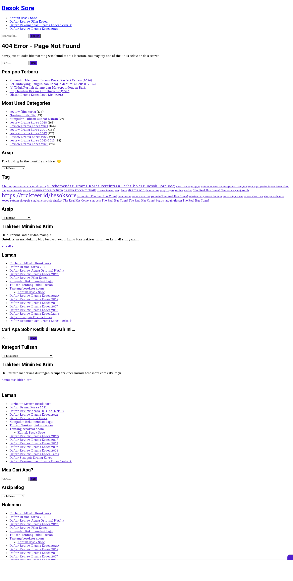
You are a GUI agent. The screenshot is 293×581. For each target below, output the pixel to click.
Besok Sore (18, 8)
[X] (290, 557)
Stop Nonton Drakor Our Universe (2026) (40, 91)
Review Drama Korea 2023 (29, 144)
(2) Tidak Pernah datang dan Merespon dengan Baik (48, 87)
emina (179, 190)
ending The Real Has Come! (202, 190)
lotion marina (124, 197)
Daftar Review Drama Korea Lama (34, 313)
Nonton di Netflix (23, 115)
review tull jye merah (233, 197)
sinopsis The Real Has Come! (109, 200)
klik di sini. (10, 246)
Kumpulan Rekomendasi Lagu (31, 281)
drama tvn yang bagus (160, 190)
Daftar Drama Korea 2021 (28, 267)
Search (35, 35)
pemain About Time (141, 197)
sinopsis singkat (30, 200)
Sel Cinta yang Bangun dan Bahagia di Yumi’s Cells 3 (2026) (53, 84)
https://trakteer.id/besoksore (39, 195)
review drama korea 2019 (28, 133)
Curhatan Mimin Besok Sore (30, 263)
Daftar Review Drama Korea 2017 (34, 306)
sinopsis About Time (253, 197)
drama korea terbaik (80, 190)
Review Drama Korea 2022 (29, 137)
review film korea (23, 112)
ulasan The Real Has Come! (191, 200)
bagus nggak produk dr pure (261, 187)
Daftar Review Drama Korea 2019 (34, 299)
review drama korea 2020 (28, 129)
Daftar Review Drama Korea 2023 (34, 29)
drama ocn (136, 190)
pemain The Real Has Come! (169, 196)
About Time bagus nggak (188, 187)
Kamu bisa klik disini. (17, 380)
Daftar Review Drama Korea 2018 (34, 303)
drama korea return (47, 190)
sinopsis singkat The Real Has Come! (65, 200)
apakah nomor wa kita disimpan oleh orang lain (224, 187)
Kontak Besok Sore (23, 18)
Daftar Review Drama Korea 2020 (34, 295)
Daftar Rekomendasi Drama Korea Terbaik (41, 25)
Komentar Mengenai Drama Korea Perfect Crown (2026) (51, 80)
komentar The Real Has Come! (97, 196)
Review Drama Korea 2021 (29, 126)
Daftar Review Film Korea (28, 21)
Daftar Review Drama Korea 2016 (34, 310)
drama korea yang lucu (112, 190)
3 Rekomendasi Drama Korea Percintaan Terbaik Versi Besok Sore (107, 186)
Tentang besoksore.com (27, 288)
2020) (171, 186)
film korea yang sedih (234, 190)
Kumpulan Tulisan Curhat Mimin (34, 119)
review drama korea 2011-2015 (32, 140)
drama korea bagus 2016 (19, 191)
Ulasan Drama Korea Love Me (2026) (36, 95)
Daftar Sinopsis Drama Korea (31, 317)
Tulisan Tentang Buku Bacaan (31, 285)
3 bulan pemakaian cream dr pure (24, 186)
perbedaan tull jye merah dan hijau (205, 197)
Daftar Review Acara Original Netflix (37, 270)
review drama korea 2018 (28, 122)
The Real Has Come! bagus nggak (150, 200)
